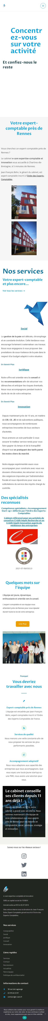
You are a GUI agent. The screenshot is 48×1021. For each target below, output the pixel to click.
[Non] (45, 1014)
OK (25, 1018)
